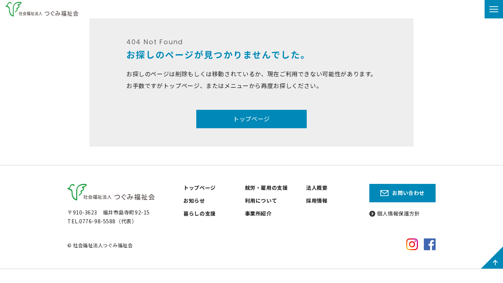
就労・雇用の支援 (266, 187)
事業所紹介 (258, 213)
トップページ (251, 118)
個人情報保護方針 (398, 213)
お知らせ (194, 200)
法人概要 (316, 187)
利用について (261, 200)
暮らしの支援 (199, 213)
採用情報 (316, 200)
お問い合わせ (408, 192)
